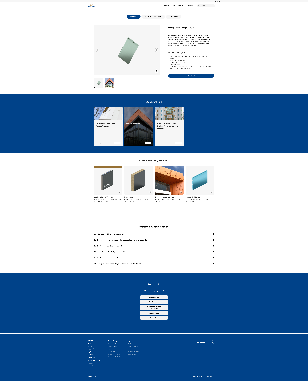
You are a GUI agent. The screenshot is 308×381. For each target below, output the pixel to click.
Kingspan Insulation (112, 346)
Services (180, 5)
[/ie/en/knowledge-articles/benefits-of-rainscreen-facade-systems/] (108, 126)
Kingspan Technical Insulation (115, 356)
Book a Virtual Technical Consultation (154, 307)
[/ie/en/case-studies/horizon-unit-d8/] (138, 126)
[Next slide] (159, 211)
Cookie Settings (131, 343)
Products (166, 5)
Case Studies (91, 357)
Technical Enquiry (154, 302)
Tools (173, 5)
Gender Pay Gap (131, 354)
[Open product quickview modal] (120, 192)
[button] (218, 5)
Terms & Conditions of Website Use (136, 349)
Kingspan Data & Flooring (114, 343)
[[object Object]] (108, 180)
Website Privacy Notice (133, 351)
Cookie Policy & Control (133, 346)
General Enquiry (154, 297)
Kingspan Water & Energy (114, 354)
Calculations (154, 318)
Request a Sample (154, 313)
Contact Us (190, 5)
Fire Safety (91, 354)
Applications (91, 352)
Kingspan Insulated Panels (114, 349)
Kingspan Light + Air (112, 351)
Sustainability (92, 363)
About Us (90, 366)
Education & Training (94, 360)
